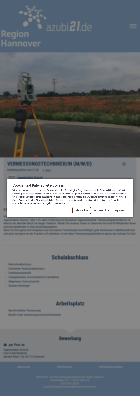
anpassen (119, 210)
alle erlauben (82, 210)
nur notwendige (101, 210)
